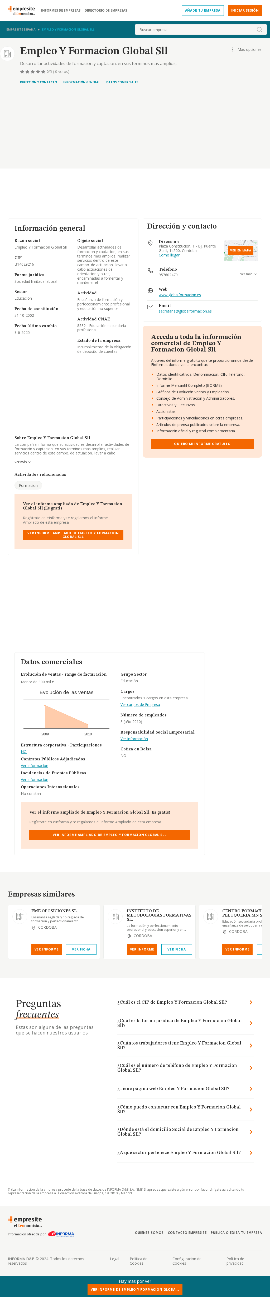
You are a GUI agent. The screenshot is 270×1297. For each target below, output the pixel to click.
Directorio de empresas (106, 10)
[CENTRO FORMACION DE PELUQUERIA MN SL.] (210, 916)
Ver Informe (47, 949)
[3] (33, 72)
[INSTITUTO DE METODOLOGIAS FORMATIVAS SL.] (115, 916)
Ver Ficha (81, 949)
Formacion (28, 485)
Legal (114, 1258)
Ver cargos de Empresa (140, 704)
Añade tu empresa (202, 10)
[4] (38, 72)
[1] (22, 72)
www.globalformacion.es (180, 295)
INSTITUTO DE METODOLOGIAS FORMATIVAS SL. (159, 915)
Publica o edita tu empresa (236, 1232)
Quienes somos (149, 1232)
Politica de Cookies (138, 1261)
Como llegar (169, 255)
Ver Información (34, 766)
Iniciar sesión (245, 10)
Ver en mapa (240, 250)
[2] (28, 72)
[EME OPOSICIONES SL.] (19, 916)
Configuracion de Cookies (186, 1261)
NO (24, 752)
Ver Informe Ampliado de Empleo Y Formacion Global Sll (73, 535)
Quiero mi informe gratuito (202, 444)
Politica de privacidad (235, 1261)
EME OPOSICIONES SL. (54, 911)
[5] (43, 72)
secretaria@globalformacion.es (185, 311)
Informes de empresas (60, 10)
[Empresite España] (23, 10)
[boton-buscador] (259, 29)
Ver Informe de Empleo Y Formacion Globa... (135, 1289)
